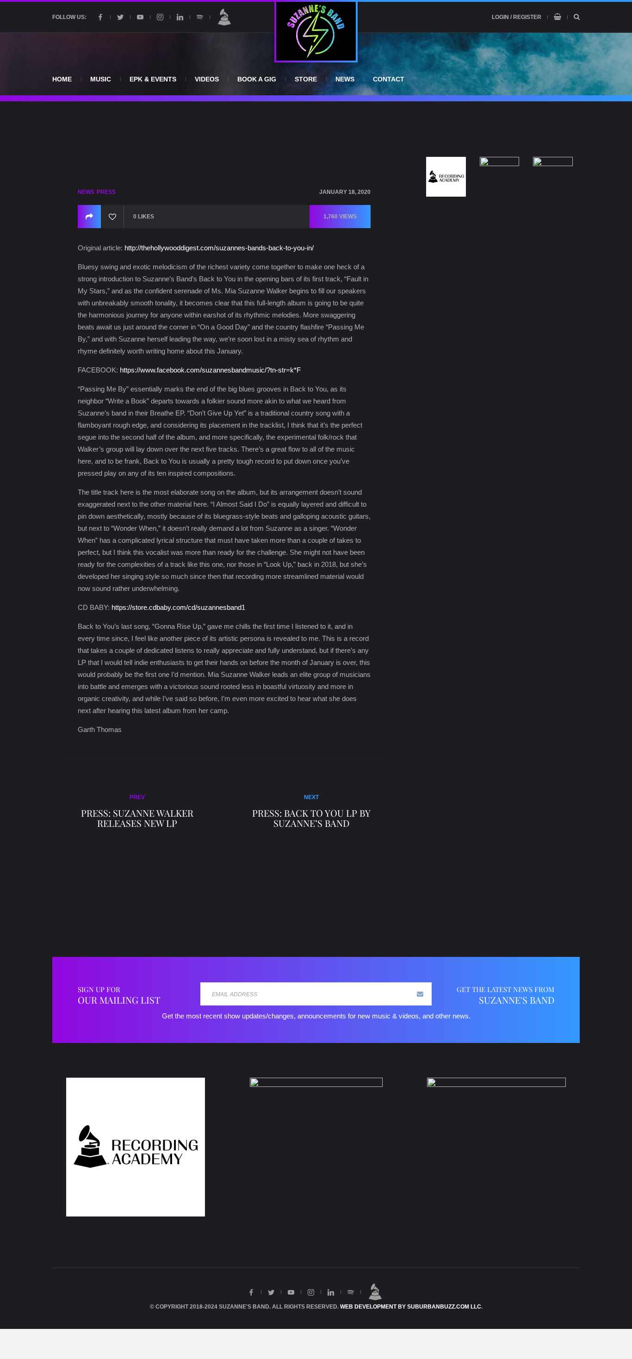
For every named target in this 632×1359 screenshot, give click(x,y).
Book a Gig (256, 79)
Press (106, 192)
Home (62, 79)
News (344, 79)
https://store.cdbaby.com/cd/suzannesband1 (178, 607)
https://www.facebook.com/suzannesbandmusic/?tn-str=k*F (210, 370)
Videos (207, 79)
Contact (388, 79)
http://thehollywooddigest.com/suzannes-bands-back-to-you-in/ (219, 248)
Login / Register (516, 17)
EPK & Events (153, 79)
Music (100, 79)
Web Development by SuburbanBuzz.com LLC (410, 1306)
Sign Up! (420, 993)
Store (306, 79)
